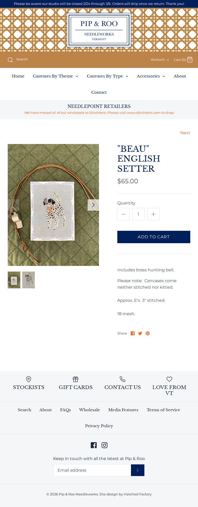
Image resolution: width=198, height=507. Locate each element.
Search (24, 409)
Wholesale (89, 409)
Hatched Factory (138, 494)
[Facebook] (94, 445)
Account (158, 59)
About (180, 76)
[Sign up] (137, 470)
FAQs (65, 409)
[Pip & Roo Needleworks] (99, 30)
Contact (99, 92)
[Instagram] (105, 445)
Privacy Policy (99, 425)
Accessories (149, 76)
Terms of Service (163, 409)
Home (18, 76)
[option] (53, 205)
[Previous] (13, 205)
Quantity (126, 203)
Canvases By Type (105, 76)
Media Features (123, 409)
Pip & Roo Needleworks (78, 494)
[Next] (93, 205)
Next (185, 132)
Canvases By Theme (53, 76)
